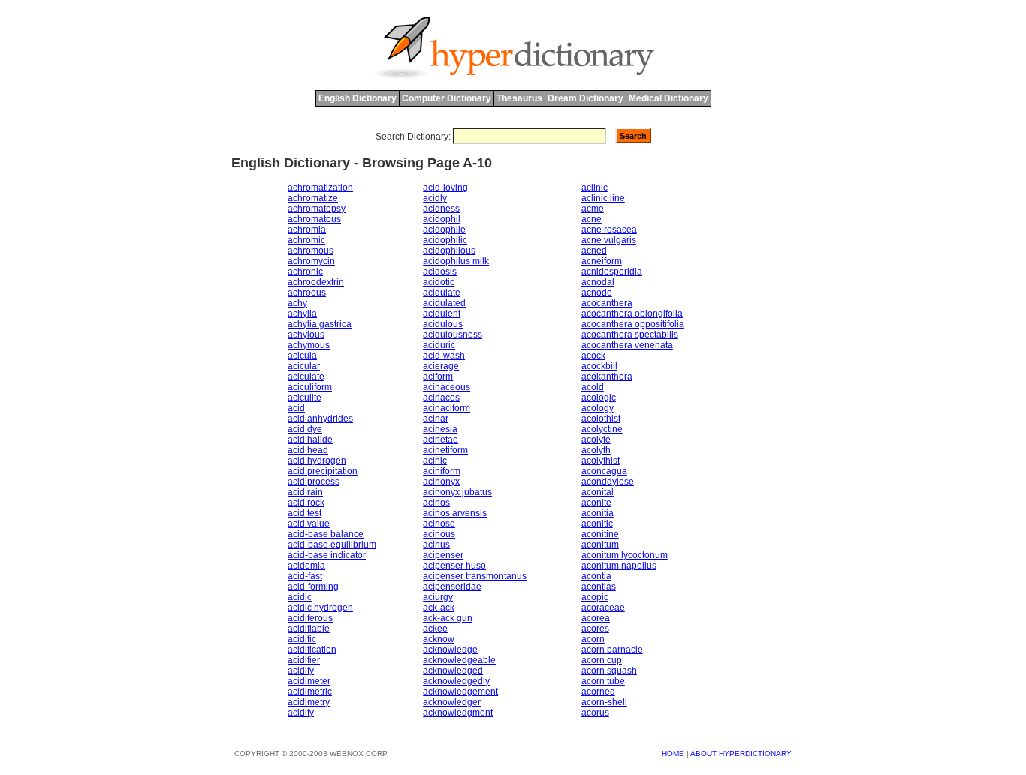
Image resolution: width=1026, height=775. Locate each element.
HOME (673, 753)
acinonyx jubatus (457, 492)
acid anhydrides (320, 418)
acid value (309, 523)
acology (597, 408)
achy (297, 303)
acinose (439, 523)
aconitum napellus (618, 565)
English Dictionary (357, 98)
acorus (595, 712)
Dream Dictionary (585, 98)
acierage (441, 366)
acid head (308, 450)
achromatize (313, 198)
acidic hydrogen (320, 607)
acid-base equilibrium (332, 544)
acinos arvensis (455, 513)
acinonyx (441, 481)
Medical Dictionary (668, 98)
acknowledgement (460, 691)
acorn (593, 639)
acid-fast (305, 576)
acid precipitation (323, 471)
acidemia (306, 565)
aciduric (439, 345)
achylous (306, 334)
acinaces (441, 397)
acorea (595, 618)
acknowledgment (458, 712)
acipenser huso (454, 565)
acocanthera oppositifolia (632, 324)
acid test (304, 513)
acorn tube (603, 681)
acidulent (441, 313)
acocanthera (606, 303)
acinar (435, 418)
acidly (435, 198)
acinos (436, 502)
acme (592, 208)
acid (296, 408)
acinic (435, 460)
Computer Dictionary (446, 98)
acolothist (600, 418)
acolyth (596, 450)
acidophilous (449, 250)
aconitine (600, 534)
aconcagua (604, 471)
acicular (304, 366)
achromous (310, 250)
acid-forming (313, 586)
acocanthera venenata (627, 345)
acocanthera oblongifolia (632, 313)
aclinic (594, 187)
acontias (598, 586)
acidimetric (310, 691)
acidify (301, 670)
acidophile (444, 229)
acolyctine (602, 429)
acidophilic (445, 240)
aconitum (600, 544)
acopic (594, 597)
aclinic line (603, 198)
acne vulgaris (608, 240)
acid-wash (444, 355)
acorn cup (601, 660)
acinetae (440, 439)
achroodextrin (316, 282)
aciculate (306, 376)
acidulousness (452, 334)
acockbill (599, 366)
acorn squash (609, 670)
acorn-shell (604, 702)
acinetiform (445, 450)
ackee (435, 628)
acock (593, 355)
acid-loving (445, 187)
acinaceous (446, 387)
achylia (302, 313)
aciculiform (310, 387)
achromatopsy (317, 208)
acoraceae (603, 607)
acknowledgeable (459, 660)
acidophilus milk (456, 261)
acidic (300, 597)
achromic (306, 240)
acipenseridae (452, 586)
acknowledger (452, 702)
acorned (598, 691)
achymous (309, 345)
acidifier (304, 660)
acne (591, 219)
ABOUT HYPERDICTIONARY (741, 753)
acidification (312, 649)
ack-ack (438, 607)
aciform (438, 376)
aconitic (597, 523)
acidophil (441, 219)
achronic (305, 271)
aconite (596, 502)
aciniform (441, 471)
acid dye (305, 429)
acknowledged (453, 670)
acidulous (443, 324)
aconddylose (607, 481)
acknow (438, 639)
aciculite (304, 397)
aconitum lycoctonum (624, 555)
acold (592, 387)
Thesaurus (519, 98)
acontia (596, 576)
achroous (307, 292)
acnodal (597, 282)
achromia (307, 229)
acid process (313, 481)
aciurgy (438, 597)
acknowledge (450, 649)
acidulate (441, 292)
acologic (598, 397)
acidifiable (309, 628)
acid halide (310, 439)
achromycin (311, 261)
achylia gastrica (320, 324)
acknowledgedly (456, 681)
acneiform (601, 261)
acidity (301, 712)
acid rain (305, 492)
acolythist (600, 460)
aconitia (597, 513)
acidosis (440, 271)
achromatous (314, 219)
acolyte (596, 439)
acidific (302, 639)
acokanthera (606, 376)
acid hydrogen (317, 460)
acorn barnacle (612, 649)
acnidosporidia (611, 271)
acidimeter (309, 681)
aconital (597, 492)
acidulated (444, 303)
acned (594, 250)
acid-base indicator (327, 555)
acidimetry (309, 702)
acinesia (440, 429)
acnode (596, 292)
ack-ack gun (447, 618)
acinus (436, 544)
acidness (441, 208)
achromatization (320, 187)
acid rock (306, 502)
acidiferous (310, 618)
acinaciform (446, 408)
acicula (302, 355)
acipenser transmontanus (475, 576)
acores (595, 628)
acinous (439, 534)
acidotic (438, 282)
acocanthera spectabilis (629, 334)
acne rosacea (609, 229)
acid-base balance (326, 534)
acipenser (443, 555)
